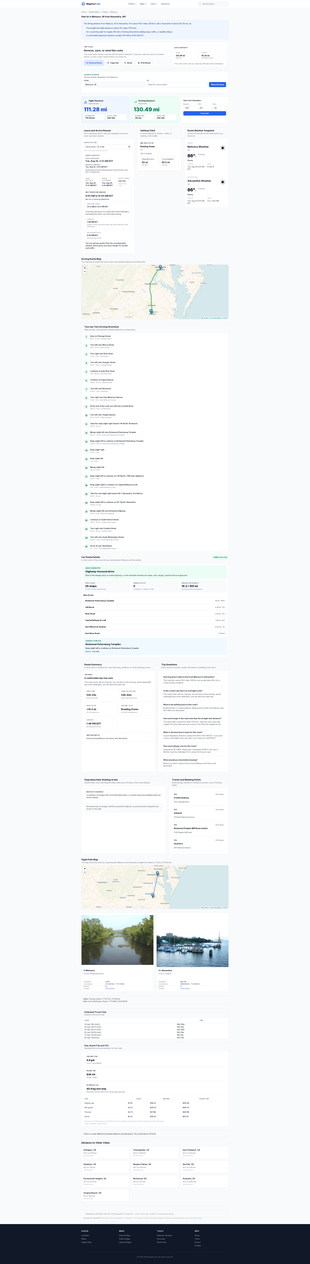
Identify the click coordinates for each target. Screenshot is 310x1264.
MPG (199, 104)
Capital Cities (86, 1242)
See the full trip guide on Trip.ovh (118, 1214)
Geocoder (161, 1239)
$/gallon (186, 104)
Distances (165, 4)
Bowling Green (147, 146)
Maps (142, 4)
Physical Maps (125, 1235)
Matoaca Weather (198, 146)
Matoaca (113, 12)
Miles (214, 104)
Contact (198, 1246)
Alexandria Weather (199, 180)
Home (83, 12)
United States (94, 12)
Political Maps (124, 1239)
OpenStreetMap (216, 318)
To (148, 80)
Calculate (205, 113)
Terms (197, 1239)
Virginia (105, 12)
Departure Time (90, 142)
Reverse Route (95, 63)
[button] (150, 311)
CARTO (225, 318)
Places (131, 4)
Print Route (146, 63)
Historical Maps (125, 1242)
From (86, 80)
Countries (85, 1235)
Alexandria (166, 970)
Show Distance (217, 84)
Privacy (198, 1242)
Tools (153, 4)
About (197, 1235)
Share (129, 63)
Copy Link (114, 63)
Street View (161, 1242)
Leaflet (205, 318)
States (83, 1239)
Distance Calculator (164, 1235)
